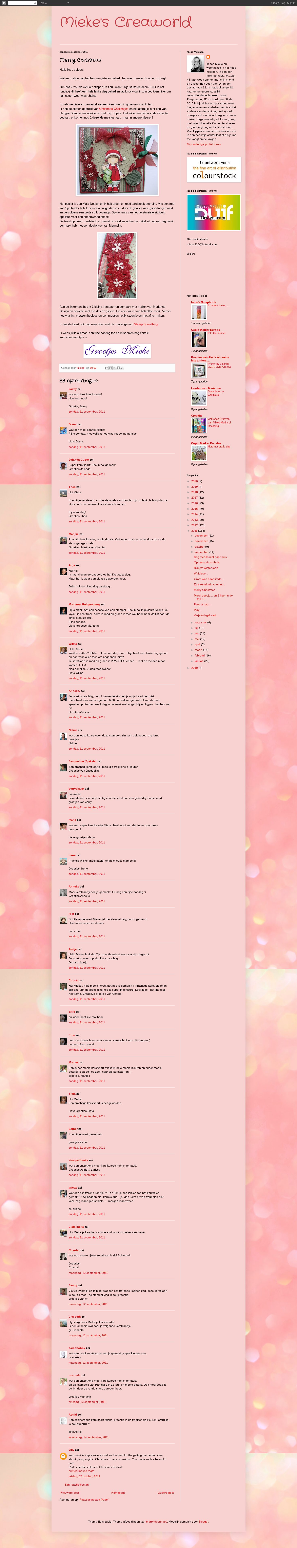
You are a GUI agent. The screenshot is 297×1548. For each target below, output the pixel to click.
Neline (73, 730)
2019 (195, 486)
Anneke (74, 886)
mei (197, 639)
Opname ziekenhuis (206, 562)
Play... (198, 609)
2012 (195, 525)
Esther (73, 1128)
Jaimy (73, 389)
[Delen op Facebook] (118, 368)
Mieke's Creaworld (126, 23)
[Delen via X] (114, 368)
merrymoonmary (156, 1521)
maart (199, 649)
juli (197, 627)
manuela (74, 1375)
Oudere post (166, 1492)
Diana (73, 424)
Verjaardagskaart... (206, 615)
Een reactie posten (77, 1484)
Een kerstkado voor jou (208, 584)
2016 (195, 503)
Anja (72, 565)
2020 (195, 481)
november (202, 541)
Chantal (74, 1250)
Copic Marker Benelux (206, 443)
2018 (195, 492)
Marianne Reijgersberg (84, 604)
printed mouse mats (81, 1470)
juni (197, 633)
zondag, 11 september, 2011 (87, 411)
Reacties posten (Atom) (94, 1499)
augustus (201, 622)
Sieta (72, 1093)
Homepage (118, 1492)
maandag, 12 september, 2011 (88, 1272)
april (198, 644)
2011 (194, 530)
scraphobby (77, 1348)
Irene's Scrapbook (203, 302)
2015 (195, 508)
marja (72, 819)
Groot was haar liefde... (209, 579)
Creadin (196, 415)
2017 (195, 497)
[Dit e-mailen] (107, 368)
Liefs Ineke (76, 1226)
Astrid (73, 1414)
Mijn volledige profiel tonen (204, 144)
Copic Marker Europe (205, 329)
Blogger (203, 1521)
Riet (71, 913)
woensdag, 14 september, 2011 (89, 1437)
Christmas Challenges (113, 108)
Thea (72, 486)
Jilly (71, 1449)
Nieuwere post (70, 1492)
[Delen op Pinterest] (122, 368)
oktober (200, 546)
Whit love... (201, 573)
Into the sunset (216, 333)
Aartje (73, 949)
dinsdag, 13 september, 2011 (87, 1401)
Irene (72, 855)
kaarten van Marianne (206, 388)
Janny (73, 1285)
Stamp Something (146, 324)
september (202, 552)
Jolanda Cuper (79, 459)
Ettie (72, 1011)
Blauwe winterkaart (206, 567)
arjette (73, 1187)
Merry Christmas (204, 589)
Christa (74, 980)
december (202, 535)
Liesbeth (75, 1316)
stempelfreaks (78, 1160)
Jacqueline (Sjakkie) (83, 761)
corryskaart (76, 788)
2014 (195, 514)
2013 (195, 519)
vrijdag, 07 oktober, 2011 (84, 1476)
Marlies (74, 1062)
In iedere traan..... (218, 305)
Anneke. (74, 690)
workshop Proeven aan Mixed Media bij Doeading (219, 422)
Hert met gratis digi (219, 446)
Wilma (73, 643)
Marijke (74, 534)
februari (200, 655)
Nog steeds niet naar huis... (211, 557)
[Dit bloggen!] (110, 368)
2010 (195, 667)
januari (199, 661)
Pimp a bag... (202, 604)
